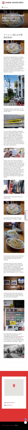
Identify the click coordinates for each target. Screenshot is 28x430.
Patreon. (16, 425)
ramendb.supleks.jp (10, 402)
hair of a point (20, 336)
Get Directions (9, 405)
